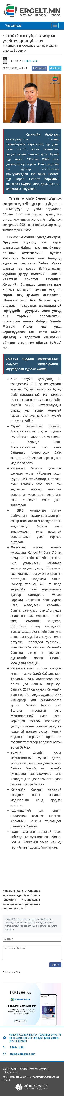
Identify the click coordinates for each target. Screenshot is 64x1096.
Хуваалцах (40, 68)
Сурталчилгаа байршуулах (33, 1068)
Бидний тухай (10, 1068)
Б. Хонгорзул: (16, 61)
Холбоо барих (11, 1072)
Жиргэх (56, 68)
